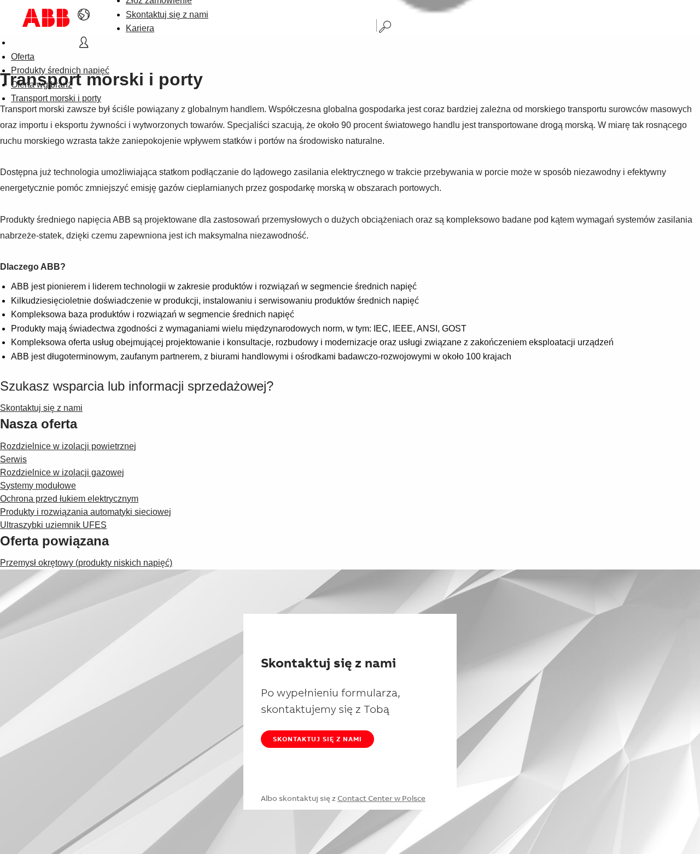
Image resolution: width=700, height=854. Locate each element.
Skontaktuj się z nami (167, 14)
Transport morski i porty (56, 98)
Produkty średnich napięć (60, 70)
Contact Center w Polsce (381, 798)
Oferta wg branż (41, 84)
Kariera (140, 28)
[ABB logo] (46, 18)
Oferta (22, 56)
